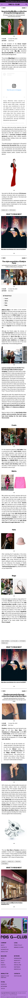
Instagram (4, 986)
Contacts (4, 947)
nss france (17, 967)
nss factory (4, 951)
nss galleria (17, 964)
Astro (2, 958)
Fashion (3, 964)
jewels (4, 861)
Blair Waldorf (10, 320)
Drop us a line (18, 976)
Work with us (4, 949)
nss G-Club (17, 962)
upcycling (12, 210)
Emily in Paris (5, 641)
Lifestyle (3, 967)
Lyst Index (22, 641)
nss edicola (17, 969)
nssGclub (4, 210)
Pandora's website (21, 852)
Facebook (4, 984)
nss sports (17, 960)
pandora (18, 861)
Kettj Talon (10, 290)
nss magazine (18, 958)
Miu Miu (13, 123)
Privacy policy (18, 945)
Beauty (3, 960)
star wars (4, 863)
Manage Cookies (18, 947)
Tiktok (3, 988)
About (3, 945)
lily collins (14, 641)
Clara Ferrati (11, 40)
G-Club (4, 38)
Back (3, 7)
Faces (2, 962)
